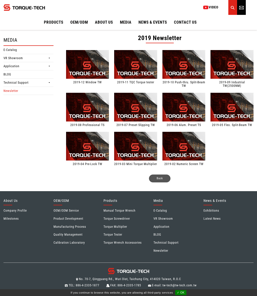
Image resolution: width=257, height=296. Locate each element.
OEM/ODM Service (66, 210)
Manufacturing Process (69, 226)
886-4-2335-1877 (87, 285)
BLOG (7, 74)
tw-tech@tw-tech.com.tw (179, 285)
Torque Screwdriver (116, 218)
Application (11, 66)
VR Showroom (13, 58)
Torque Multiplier (115, 226)
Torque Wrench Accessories (122, 242)
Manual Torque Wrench (119, 210)
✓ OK (181, 292)
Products (110, 201)
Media (158, 201)
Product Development (68, 218)
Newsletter (10, 91)
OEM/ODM (61, 201)
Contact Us (185, 22)
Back (160, 178)
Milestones (11, 218)
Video (213, 7)
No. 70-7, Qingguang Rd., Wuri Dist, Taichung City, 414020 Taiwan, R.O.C (130, 279)
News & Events (215, 201)
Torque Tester (112, 234)
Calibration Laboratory (69, 242)
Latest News (212, 218)
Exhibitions (211, 210)
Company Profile (15, 210)
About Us (10, 201)
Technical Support (15, 82)
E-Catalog (10, 50)
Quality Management (68, 234)
